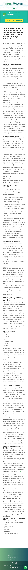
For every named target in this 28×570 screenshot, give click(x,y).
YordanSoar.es (14, 567)
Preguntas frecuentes (13, 554)
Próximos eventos (13, 557)
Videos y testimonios (14, 555)
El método (13, 552)
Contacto (13, 559)
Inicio (13, 550)
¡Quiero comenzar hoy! (14, 21)
